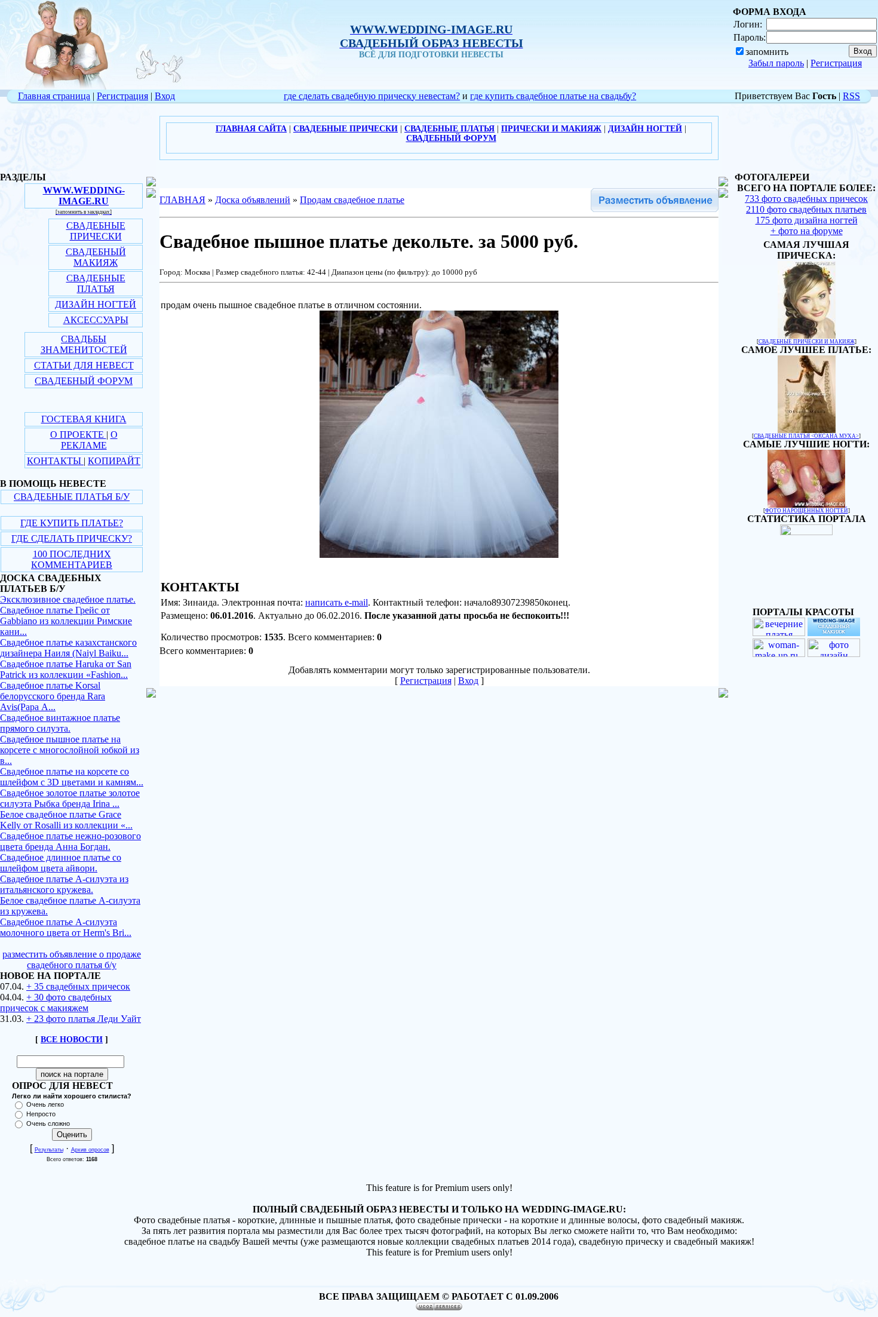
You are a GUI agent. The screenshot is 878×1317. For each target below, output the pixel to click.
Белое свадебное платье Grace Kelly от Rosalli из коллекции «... (66, 819)
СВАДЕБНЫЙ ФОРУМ (84, 381)
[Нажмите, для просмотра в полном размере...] (439, 554)
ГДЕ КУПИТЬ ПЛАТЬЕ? (71, 523)
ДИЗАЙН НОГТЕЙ (95, 304)
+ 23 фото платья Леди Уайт (83, 1019)
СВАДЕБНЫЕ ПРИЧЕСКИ (95, 230)
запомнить (766, 52)
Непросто (41, 1114)
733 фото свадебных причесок (806, 199)
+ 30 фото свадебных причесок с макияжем (56, 1002)
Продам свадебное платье (352, 200)
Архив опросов (90, 1150)
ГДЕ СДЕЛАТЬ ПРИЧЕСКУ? (71, 538)
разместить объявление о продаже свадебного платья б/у (71, 959)
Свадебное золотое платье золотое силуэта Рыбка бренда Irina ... (70, 798)
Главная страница (54, 96)
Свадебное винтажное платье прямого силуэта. (60, 723)
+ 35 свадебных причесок (78, 986)
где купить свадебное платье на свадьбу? (553, 96)
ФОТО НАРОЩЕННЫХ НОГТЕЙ (806, 511)
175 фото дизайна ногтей (807, 220)
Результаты (49, 1150)
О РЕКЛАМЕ (89, 439)
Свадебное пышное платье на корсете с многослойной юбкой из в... (69, 750)
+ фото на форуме (806, 231)
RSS (851, 96)
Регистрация (836, 63)
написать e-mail (336, 602)
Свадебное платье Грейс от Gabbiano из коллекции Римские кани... (66, 621)
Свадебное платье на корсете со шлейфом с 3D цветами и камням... (71, 776)
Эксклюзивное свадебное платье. (68, 599)
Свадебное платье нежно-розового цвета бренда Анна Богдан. (70, 841)
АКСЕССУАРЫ (95, 320)
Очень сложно (48, 1123)
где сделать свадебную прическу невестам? (372, 96)
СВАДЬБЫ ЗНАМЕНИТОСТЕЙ (84, 344)
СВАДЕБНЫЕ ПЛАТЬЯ (95, 283)
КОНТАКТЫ (55, 461)
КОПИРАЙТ (114, 461)
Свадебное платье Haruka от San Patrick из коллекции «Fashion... (65, 669)
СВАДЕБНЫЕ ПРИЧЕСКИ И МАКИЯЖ (807, 342)
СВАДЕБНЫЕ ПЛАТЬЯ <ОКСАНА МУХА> (806, 436)
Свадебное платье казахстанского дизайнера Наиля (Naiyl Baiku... (68, 647)
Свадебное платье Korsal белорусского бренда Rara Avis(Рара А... (52, 696)
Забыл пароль (776, 63)
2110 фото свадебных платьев (806, 209)
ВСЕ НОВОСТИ (72, 1039)
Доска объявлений (252, 200)
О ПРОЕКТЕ (78, 434)
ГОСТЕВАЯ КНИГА (84, 419)
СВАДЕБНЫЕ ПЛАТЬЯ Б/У (72, 497)
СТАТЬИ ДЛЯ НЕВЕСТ (84, 365)
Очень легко (45, 1104)
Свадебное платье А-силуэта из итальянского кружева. (64, 884)
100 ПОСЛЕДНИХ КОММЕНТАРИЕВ (71, 559)
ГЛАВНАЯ (182, 200)
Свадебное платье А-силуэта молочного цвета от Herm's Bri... (65, 927)
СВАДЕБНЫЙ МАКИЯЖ (96, 257)
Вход (165, 96)
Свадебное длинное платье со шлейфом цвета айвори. (60, 862)
